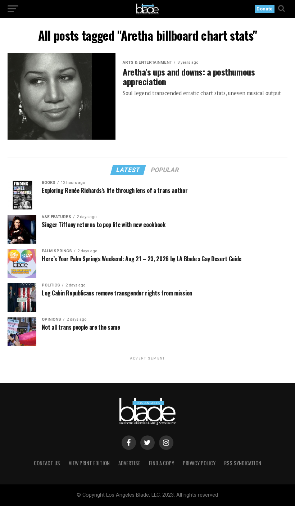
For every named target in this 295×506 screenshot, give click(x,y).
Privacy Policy (199, 463)
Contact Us (47, 463)
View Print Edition (89, 463)
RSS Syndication (242, 463)
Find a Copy (161, 463)
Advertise (129, 463)
